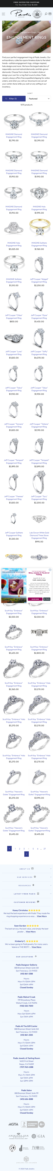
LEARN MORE (35, 599)
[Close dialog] (50, 570)
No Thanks (47, 599)
